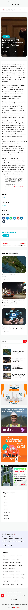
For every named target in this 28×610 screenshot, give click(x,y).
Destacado (19, 556)
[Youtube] (15, 4)
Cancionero (12, 568)
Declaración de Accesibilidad (14, 592)
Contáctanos (14, 599)
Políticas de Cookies (20, 595)
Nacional (6, 502)
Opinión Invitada (7, 578)
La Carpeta (5, 562)
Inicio (5, 496)
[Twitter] (13, 4)
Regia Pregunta (6, 581)
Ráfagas (23, 578)
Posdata (12, 562)
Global (5, 506)
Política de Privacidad (7, 595)
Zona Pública (16, 578)
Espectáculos (7, 512)
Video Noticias (15, 581)
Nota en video (12, 565)
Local (5, 499)
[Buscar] (25, 341)
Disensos (18, 571)
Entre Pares (5, 574)
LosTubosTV (7, 518)
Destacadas (6, 36)
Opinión (6, 515)
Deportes (6, 509)
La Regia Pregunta (15, 574)
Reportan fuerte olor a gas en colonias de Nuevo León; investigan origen (18, 360)
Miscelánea (18, 562)
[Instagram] (18, 4)
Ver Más (5, 235)
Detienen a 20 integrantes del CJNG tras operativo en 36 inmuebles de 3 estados (18, 376)
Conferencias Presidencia (9, 584)
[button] (20, 10)
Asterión (5, 568)
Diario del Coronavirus (8, 571)
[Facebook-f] (10, 4)
